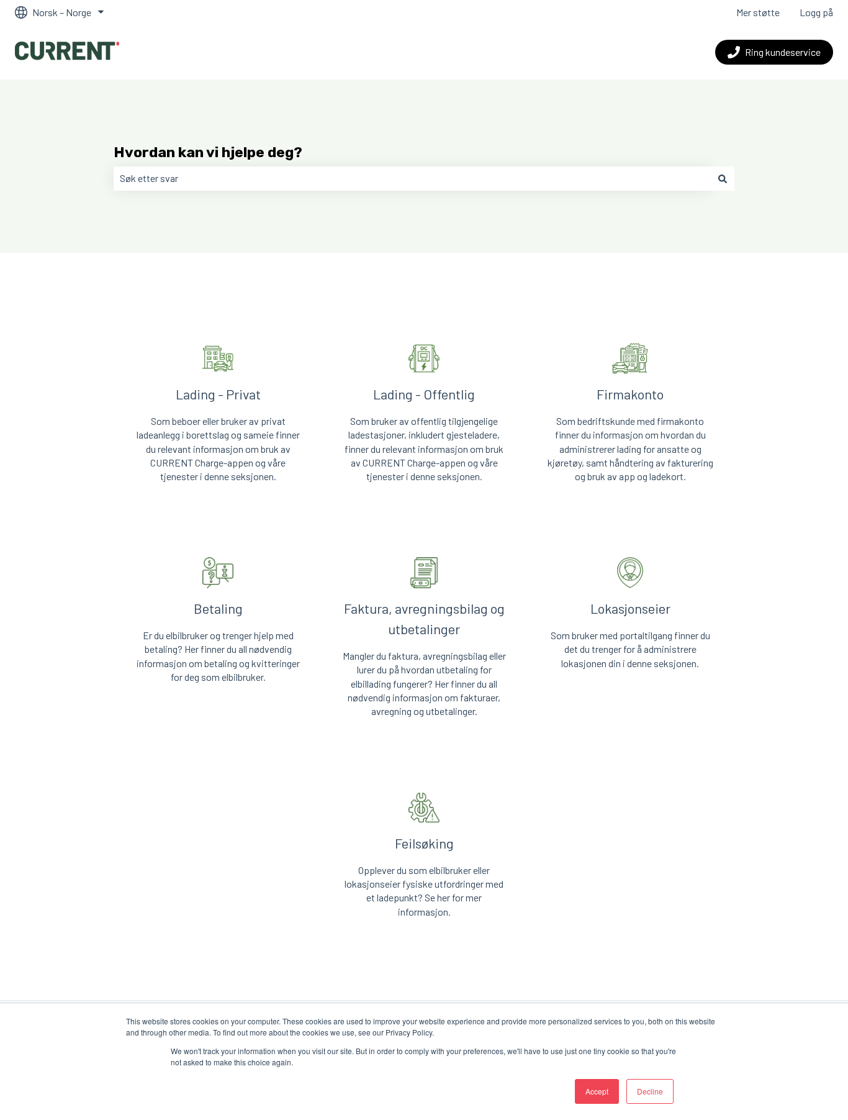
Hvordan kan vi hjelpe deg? (208, 152)
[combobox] (412, 178)
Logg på (816, 12)
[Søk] (722, 178)
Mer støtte (758, 12)
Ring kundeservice (783, 52)
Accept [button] (596, 1091)
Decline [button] (650, 1091)
